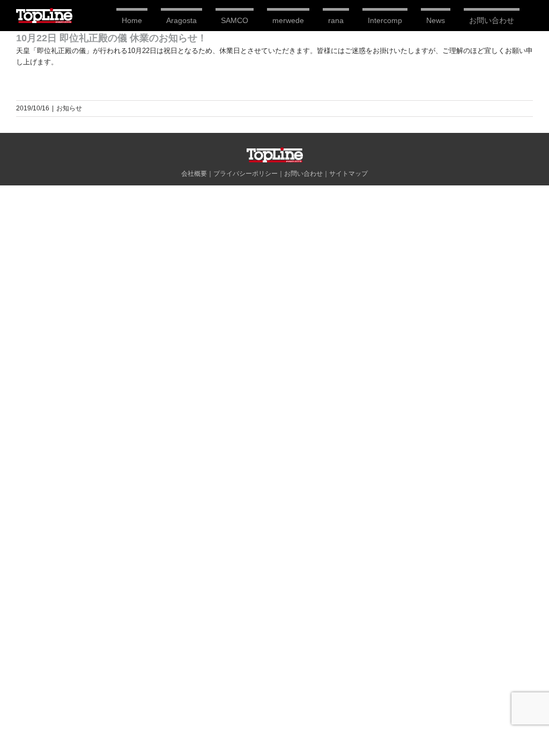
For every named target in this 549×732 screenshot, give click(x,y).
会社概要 (194, 173)
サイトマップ (348, 173)
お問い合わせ (303, 173)
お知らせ (69, 108)
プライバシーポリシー (245, 173)
